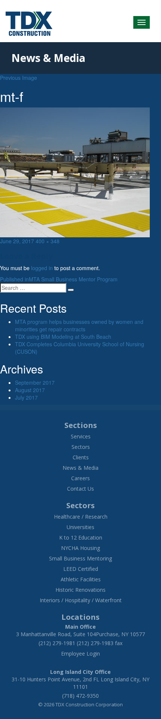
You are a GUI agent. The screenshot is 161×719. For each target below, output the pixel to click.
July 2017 (26, 397)
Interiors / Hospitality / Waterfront (81, 600)
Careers (80, 478)
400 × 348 (48, 241)
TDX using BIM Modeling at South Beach (63, 336)
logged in (42, 268)
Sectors (81, 446)
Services (81, 436)
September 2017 (35, 382)
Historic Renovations (80, 589)
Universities (80, 527)
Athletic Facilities (81, 579)
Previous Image (18, 77)
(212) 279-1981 (57, 643)
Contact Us (80, 488)
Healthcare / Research (80, 516)
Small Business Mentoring (80, 558)
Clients (81, 457)
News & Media (80, 467)
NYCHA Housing (80, 547)
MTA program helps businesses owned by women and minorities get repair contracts (79, 325)
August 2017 (30, 390)
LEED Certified (80, 568)
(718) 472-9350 (80, 695)
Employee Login (80, 653)
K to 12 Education (80, 537)
